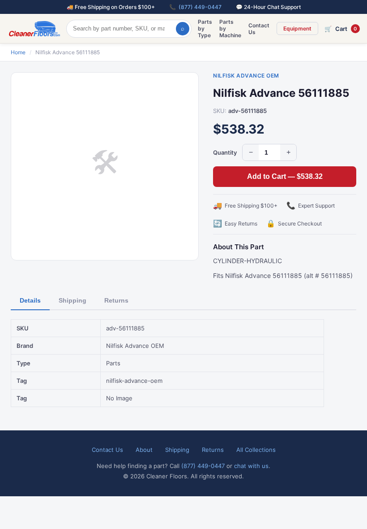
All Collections (256, 449)
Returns (116, 300)
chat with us (251, 465)
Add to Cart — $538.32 (285, 176)
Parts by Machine (230, 28)
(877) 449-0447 (200, 7)
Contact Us (258, 28)
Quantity (225, 152)
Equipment (297, 28)
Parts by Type (205, 28)
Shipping (72, 300)
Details (30, 300)
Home (18, 52)
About (144, 449)
